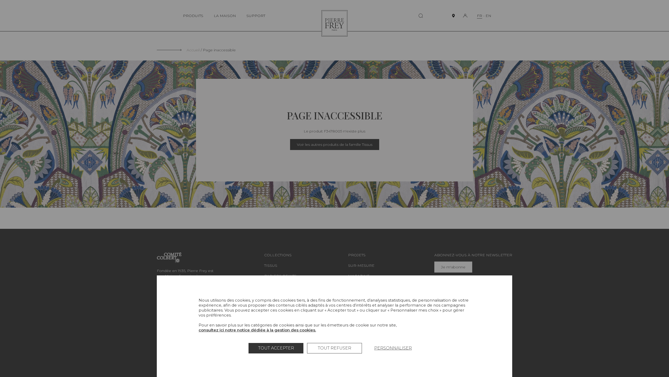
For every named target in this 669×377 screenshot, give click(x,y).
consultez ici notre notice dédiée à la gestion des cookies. (257, 330)
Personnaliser (393, 348)
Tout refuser (334, 348)
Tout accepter (276, 348)
